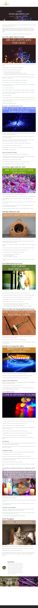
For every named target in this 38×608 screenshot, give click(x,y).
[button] (35, 3)
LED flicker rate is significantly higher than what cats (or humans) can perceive (15, 73)
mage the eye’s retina (9, 85)
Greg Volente (12, 16)
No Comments (25, 16)
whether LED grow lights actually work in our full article (18, 82)
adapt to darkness (19, 145)
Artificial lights (19, 11)
